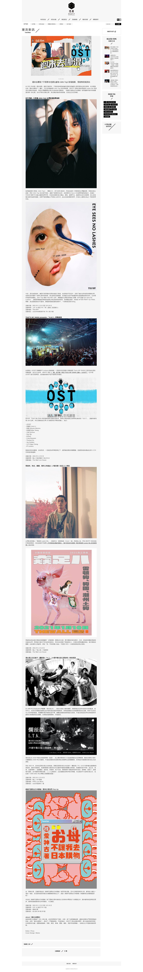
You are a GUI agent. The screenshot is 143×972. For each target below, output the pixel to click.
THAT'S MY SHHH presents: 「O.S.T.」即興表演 (44, 317)
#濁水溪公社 (113, 114)
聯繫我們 (95, 19)
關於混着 (85, 19)
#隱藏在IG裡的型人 (52, 24)
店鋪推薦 (74, 19)
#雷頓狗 (106, 106)
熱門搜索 (26, 24)
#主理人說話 (41, 24)
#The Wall (107, 114)
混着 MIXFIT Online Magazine (71, 8)
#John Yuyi (107, 104)
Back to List (111, 31)
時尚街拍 (43, 19)
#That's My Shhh (111, 102)
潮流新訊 (64, 19)
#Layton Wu (114, 104)
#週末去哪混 (107, 109)
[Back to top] (137, 966)
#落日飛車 (113, 106)
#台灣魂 (33, 24)
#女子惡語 (69, 24)
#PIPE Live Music (108, 111)
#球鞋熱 (61, 24)
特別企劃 (53, 19)
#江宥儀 (114, 109)
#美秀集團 (107, 116)
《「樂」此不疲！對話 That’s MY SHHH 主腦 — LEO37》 (69, 372)
